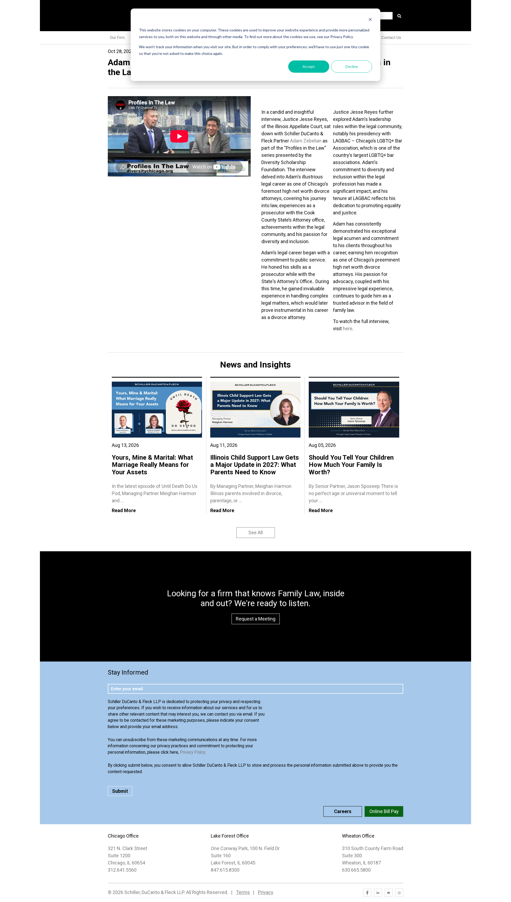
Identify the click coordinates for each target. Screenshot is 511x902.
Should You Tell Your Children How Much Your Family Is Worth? (351, 465)
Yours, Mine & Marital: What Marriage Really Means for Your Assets (152, 465)
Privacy (265, 892)
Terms (243, 892)
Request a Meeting (255, 619)
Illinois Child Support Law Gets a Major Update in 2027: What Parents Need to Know (254, 465)
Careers (342, 811)
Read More (124, 510)
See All (255, 532)
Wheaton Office (358, 836)
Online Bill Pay (384, 811)
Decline (351, 66)
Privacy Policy (192, 752)
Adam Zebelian (306, 141)
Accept (309, 66)
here (347, 328)
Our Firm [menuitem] (117, 37)
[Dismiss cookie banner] (370, 20)
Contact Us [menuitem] (391, 37)
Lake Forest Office (230, 836)
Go (399, 16)
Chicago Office (123, 836)
